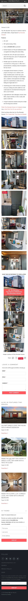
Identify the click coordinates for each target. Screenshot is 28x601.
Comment (5, 383)
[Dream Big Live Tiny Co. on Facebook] (3, 558)
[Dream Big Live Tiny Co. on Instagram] (14, 558)
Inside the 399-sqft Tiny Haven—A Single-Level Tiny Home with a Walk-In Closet (13, 460)
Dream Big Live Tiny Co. (11, 592)
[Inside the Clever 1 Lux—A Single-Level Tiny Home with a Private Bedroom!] (14, 482)
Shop (3, 572)
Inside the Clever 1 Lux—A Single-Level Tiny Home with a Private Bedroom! (13, 495)
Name (4, 370)
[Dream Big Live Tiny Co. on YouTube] (7, 558)
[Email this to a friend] (25, 358)
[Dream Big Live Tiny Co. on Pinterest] (10, 558)
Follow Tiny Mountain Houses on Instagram (11, 107)
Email (4, 377)
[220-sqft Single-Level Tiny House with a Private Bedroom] (14, 415)
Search (4, 565)
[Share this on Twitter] (12, 358)
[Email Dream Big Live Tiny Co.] (18, 558)
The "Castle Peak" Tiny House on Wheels (16, 114)
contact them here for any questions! (13, 109)
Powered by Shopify (6, 594)
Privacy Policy (6, 569)
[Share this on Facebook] (16, 358)
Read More (4, 433)
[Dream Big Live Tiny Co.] (14, 1)
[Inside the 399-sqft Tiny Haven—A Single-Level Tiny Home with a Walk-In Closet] (14, 447)
